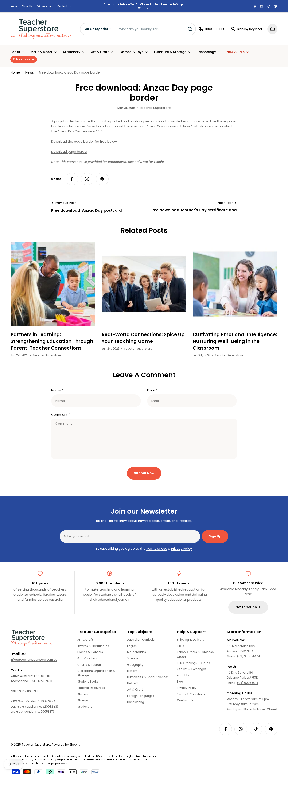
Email (152, 390)
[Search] (189, 29)
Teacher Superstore (36, 745)
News (29, 72)
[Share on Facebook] (72, 179)
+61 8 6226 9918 (41, 681)
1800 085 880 (43, 676)
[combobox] (138, 29)
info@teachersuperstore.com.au (34, 660)
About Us (27, 6)
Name (57, 390)
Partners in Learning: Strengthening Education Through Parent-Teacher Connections (52, 341)
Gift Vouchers (45, 6)
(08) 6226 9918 (247, 683)
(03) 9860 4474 (248, 656)
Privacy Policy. (181, 548)
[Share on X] (87, 179)
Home (14, 6)
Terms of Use (156, 548)
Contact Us (64, 6)
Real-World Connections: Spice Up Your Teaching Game (143, 338)
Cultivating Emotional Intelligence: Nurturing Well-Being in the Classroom (235, 341)
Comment (60, 414)
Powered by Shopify (66, 745)
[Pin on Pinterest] (102, 179)
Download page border (69, 151)
